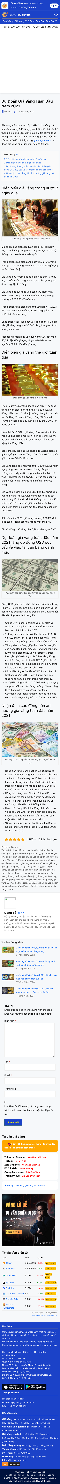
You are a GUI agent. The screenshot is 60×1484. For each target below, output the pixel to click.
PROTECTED (15, 1464)
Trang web (10, 1088)
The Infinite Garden (14, 1293)
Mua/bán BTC (51, 1263)
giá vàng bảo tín (20, 856)
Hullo (24, 1460)
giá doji (10, 853)
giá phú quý (47, 853)
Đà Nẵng (6, 1438)
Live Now (17, 1460)
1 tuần (34, 1445)
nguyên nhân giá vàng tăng (14, 886)
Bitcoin (8, 1263)
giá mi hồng (34, 853)
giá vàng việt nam (21, 883)
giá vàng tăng (8, 879)
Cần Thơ (25, 1438)
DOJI (25, 1419)
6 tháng (49, 1445)
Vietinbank (7, 1430)
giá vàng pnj (30, 873)
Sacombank (44, 1427)
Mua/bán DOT (51, 1283)
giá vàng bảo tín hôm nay (41, 856)
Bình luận (10, 1020)
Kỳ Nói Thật (20, 1161)
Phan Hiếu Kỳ (26, 1168)
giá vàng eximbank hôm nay (34, 863)
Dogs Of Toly (11, 1299)
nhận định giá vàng (38, 886)
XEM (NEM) (26, 1453)
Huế (25, 1434)
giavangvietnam (42, 140)
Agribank (17, 1430)
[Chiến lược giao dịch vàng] (28, 1220)
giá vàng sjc (29, 876)
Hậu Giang (43, 1438)
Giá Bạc (40, 21)
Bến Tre (34, 1438)
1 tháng (41, 1445)
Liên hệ (51, 1475)
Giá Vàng (8, 21)
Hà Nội (31, 1434)
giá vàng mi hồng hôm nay (20, 869)
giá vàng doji (27, 860)
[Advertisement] (30, 61)
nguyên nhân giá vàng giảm (44, 883)
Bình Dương (8, 1441)
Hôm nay (26, 1445)
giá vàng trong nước (42, 879)
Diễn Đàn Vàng (33, 1172)
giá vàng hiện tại (15, 866)
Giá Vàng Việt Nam (37, 1157)
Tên (7, 1061)
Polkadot (9, 1282)
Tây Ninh (54, 1438)
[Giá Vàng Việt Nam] (16, 14)
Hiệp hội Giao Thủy (11, 1423)
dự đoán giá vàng (17, 850)
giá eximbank (21, 853)
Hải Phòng (16, 1438)
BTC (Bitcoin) (24, 1449)
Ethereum (10, 1268)
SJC (15, 1419)
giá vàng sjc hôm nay (46, 876)
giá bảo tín (33, 850)
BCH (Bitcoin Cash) (10, 1453)
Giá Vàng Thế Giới (24, 21)
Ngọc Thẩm (36, 1423)
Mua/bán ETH (51, 1269)
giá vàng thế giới (24, 879)
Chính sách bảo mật (36, 1472)
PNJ (20, 1419)
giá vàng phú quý (42, 869)
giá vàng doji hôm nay (45, 860)
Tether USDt (11, 1275)
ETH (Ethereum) (39, 1449)
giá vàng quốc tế (14, 876)
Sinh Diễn (25, 1423)
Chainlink (9, 1288)
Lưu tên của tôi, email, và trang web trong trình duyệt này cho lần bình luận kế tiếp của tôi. (28, 1110)
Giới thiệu (19, 1472)
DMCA (5, 1464)
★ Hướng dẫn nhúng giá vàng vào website (24, 1185)
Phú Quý (33, 1419)
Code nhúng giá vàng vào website (30, 1456)
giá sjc (9, 856)
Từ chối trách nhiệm (36, 1475)
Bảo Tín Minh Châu (46, 1419)
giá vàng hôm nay (32, 866)
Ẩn (17, 155)
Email (8, 1075)
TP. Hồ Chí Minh (43, 1434)
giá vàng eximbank (10, 863)
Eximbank (33, 1427)
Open (54, 5)
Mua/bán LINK (51, 1288)
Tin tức (14, 847)
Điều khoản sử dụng (15, 1475)
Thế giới (46, 1423)
